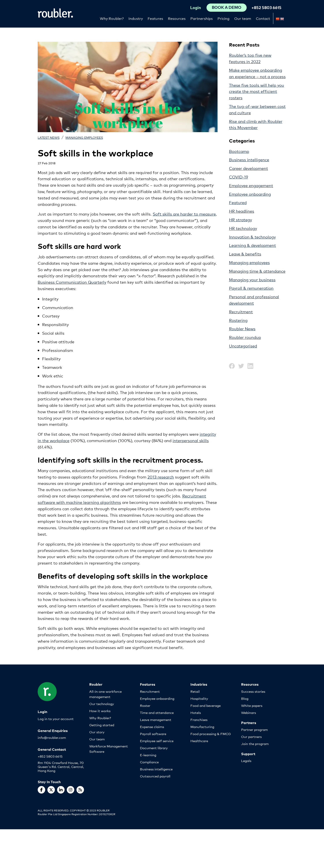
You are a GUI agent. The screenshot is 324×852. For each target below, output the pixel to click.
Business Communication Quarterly (72, 282)
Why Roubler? (112, 18)
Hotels (195, 712)
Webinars (248, 712)
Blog (244, 698)
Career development (248, 168)
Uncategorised (243, 345)
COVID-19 (238, 176)
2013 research (160, 476)
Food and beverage (205, 705)
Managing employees (84, 137)
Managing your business (252, 279)
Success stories (253, 691)
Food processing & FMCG (210, 734)
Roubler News (242, 328)
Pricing (223, 18)
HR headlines (241, 211)
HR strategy (240, 219)
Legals (246, 760)
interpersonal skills (191, 440)
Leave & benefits (245, 253)
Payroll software (153, 734)
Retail (195, 691)
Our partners (251, 736)
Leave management (155, 719)
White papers (251, 705)
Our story (96, 732)
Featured (238, 202)
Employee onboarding (250, 194)
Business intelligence (249, 159)
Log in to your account (56, 719)
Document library (154, 748)
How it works (99, 711)
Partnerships (201, 18)
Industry (135, 18)
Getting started (101, 725)
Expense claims (152, 726)
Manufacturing (202, 726)
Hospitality (199, 698)
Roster (145, 705)
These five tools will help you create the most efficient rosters (256, 91)
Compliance (149, 762)
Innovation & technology (252, 236)
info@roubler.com (52, 737)
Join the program (255, 743)
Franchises (198, 719)
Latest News (49, 137)
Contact (263, 18)
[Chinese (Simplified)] (277, 19)
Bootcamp (239, 151)
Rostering (238, 320)
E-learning (148, 755)
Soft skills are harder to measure (184, 213)
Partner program (254, 729)
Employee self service (156, 741)
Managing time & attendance (257, 271)
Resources (177, 18)
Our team (242, 18)
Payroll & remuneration (251, 288)
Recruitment (241, 311)
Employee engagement (251, 185)
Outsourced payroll (155, 776)
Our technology (101, 704)
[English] (282, 19)
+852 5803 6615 (266, 7)
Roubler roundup (245, 337)
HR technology (243, 228)
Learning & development (252, 245)
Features (155, 18)
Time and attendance (157, 712)
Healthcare (199, 741)
